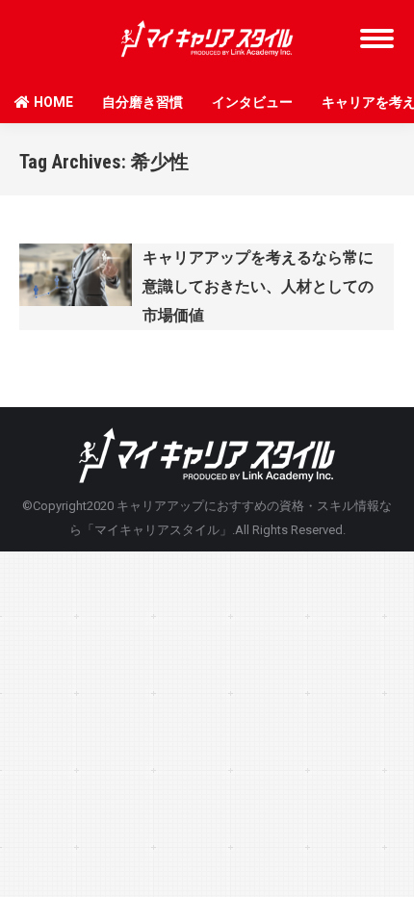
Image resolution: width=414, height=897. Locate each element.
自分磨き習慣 (142, 102)
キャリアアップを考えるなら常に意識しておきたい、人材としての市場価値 (258, 286)
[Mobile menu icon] (377, 38)
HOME (53, 102)
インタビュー (252, 102)
